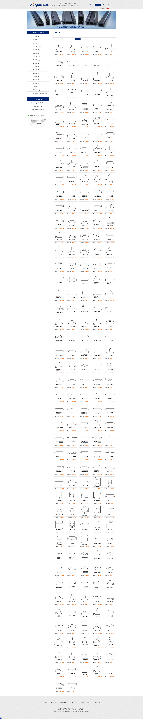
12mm (36, 39)
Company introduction (37, 103)
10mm (36, 36)
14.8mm (37, 46)
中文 (111, 8)
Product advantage (36, 106)
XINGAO (54, 702)
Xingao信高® (39, 4)
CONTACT (96, 702)
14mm (36, 43)
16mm (36, 49)
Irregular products (40, 93)
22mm (36, 59)
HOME (45, 702)
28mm (36, 76)
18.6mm (37, 56)
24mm (36, 63)
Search (77, 39)
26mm (36, 70)
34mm (36, 83)
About (104, 5)
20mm (36, 90)
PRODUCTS (64, 702)
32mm (36, 86)
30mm (36, 80)
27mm (36, 73)
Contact (110, 5)
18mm (36, 53)
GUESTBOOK (84, 702)
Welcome (91, 5)
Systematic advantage (37, 109)
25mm (36, 66)
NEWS (74, 702)
